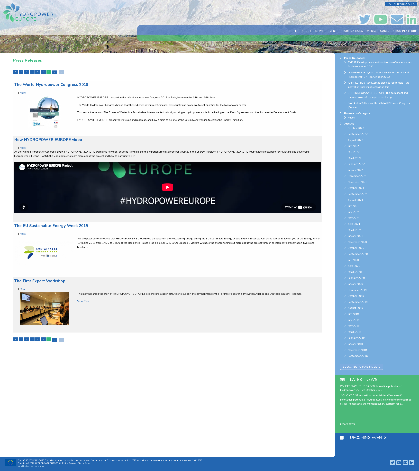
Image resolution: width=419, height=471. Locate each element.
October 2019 (356, 296)
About (306, 31)
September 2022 (358, 134)
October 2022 (356, 128)
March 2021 (355, 230)
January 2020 (355, 284)
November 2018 (357, 350)
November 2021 (357, 182)
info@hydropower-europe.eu (31, 466)
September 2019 (358, 302)
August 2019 (355, 308)
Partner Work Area (401, 4)
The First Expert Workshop (39, 281)
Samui (87, 463)
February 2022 (356, 164)
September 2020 (358, 254)
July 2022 (353, 146)
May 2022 (354, 152)
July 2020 (353, 260)
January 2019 (355, 344)
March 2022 (355, 158)
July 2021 (353, 206)
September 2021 (358, 194)
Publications (352, 31)
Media (371, 31)
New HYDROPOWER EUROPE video (48, 139)
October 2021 (356, 188)
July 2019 (353, 314)
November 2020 (357, 242)
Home (293, 31)
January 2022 (355, 170)
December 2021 (357, 176)
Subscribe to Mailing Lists (361, 367)
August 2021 (355, 200)
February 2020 (356, 278)
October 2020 (356, 248)
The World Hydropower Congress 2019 (51, 84)
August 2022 (355, 140)
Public (351, 117)
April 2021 (354, 224)
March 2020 (355, 272)
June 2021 (354, 212)
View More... (84, 301)
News (319, 31)
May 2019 (354, 326)
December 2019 (357, 290)
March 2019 (355, 332)
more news (348, 424)
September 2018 (358, 356)
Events (333, 31)
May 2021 (354, 218)
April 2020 (354, 266)
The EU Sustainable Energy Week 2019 (51, 225)
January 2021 (355, 236)
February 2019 (356, 338)
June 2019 (354, 320)
